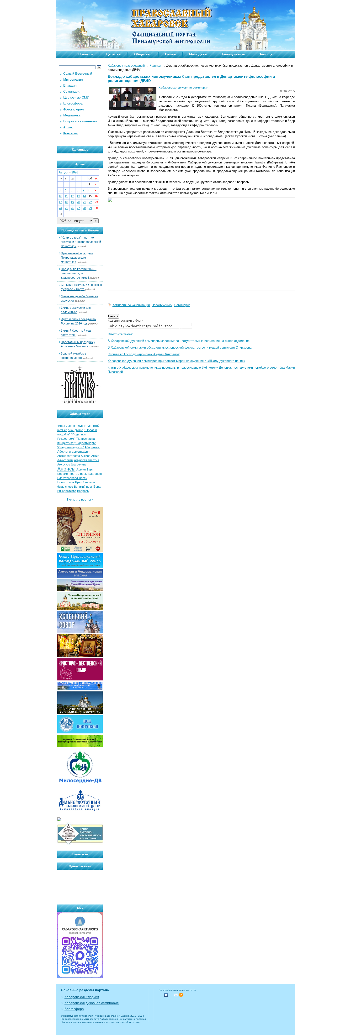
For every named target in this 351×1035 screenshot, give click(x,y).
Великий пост (83, 486)
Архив (68, 127)
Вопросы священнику (80, 121)
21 (84, 202)
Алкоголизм (65, 460)
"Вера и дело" (66, 426)
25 (66, 208)
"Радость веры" (85, 443)
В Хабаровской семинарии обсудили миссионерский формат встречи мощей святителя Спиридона (179, 347)
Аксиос (85, 456)
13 (78, 196)
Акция (95, 456)
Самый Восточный (77, 73)
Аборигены (92, 447)
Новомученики (232, 54)
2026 (74, 172)
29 (90, 208)
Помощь (266, 54)
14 (84, 196)
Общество (143, 54)
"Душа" (81, 426)
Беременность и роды (72, 474)
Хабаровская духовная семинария (183, 87)
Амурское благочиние (71, 464)
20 (78, 202)
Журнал (155, 65)
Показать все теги (80, 499)
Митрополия (73, 79)
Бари (90, 469)
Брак (78, 482)
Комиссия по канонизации (131, 305)
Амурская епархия (86, 460)
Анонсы (66, 469)
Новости (85, 54)
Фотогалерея (73, 109)
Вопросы (83, 491)
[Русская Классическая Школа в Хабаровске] (80, 844)
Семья (170, 54)
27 (78, 208)
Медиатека (71, 115)
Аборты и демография (73, 451)
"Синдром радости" (70, 447)
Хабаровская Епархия (81, 997)
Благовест (95, 474)
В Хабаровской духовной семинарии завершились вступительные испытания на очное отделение (179, 341)
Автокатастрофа (68, 456)
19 (72, 202)
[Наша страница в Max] (80, 977)
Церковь (113, 54)
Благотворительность (72, 478)
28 (84, 208)
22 (90, 202)
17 (60, 202)
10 (60, 196)
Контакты (70, 133)
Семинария (182, 305)
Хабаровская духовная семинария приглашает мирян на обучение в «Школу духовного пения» (176, 361)
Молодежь (198, 54)
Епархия (70, 85)
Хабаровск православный (126, 65)
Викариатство (66, 491)
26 (72, 208)
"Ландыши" (75, 430)
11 (66, 196)
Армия (81, 469)
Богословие (65, 482)
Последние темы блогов (80, 230)
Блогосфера (73, 103)
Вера (97, 486)
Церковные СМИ (76, 97)
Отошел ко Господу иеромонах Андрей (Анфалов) (144, 354)
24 (60, 208)
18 (66, 202)
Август (64, 172)
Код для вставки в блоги (125, 320)
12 (72, 196)
